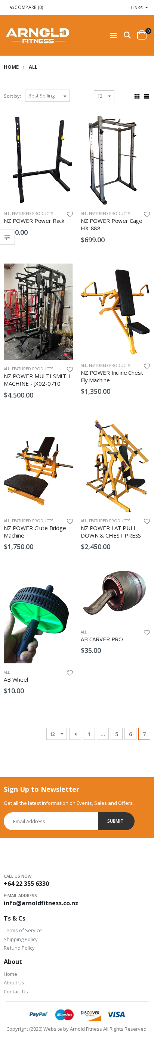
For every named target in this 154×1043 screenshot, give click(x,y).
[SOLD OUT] (61, 124)
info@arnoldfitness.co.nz (41, 903)
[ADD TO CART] (138, 124)
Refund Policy (19, 947)
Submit (115, 821)
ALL (7, 213)
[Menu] (113, 35)
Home (11, 67)
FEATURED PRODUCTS (32, 213)
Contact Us (16, 991)
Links (137, 7)
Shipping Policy (21, 939)
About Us (14, 982)
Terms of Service (23, 930)
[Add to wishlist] (70, 214)
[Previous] (75, 734)
